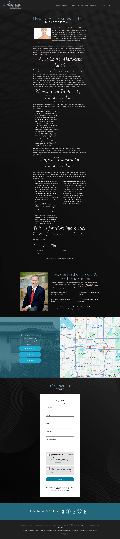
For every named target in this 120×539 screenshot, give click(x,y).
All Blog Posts (39, 250)
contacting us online (59, 309)
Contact (103, 5)
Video (73, 5)
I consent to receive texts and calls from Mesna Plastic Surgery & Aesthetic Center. (62, 458)
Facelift (65, 250)
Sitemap (53, 534)
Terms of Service (61, 490)
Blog (58, 5)
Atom (69, 258)
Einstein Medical (92, 530)
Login (67, 534)
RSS (73, 258)
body (86, 287)
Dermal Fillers (39, 253)
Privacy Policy (58, 461)
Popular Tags (50, 258)
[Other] (74, 511)
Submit (60, 479)
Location (93, 5)
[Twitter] (79, 511)
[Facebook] (68, 511)
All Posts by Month (60, 258)
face (83, 287)
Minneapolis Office (30, 335)
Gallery (65, 5)
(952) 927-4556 (75, 309)
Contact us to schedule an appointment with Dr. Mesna (57, 237)
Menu (111, 5)
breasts (94, 287)
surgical (89, 284)
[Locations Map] (90, 347)
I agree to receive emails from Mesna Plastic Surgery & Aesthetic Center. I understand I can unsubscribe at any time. (61, 470)
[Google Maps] (63, 511)
